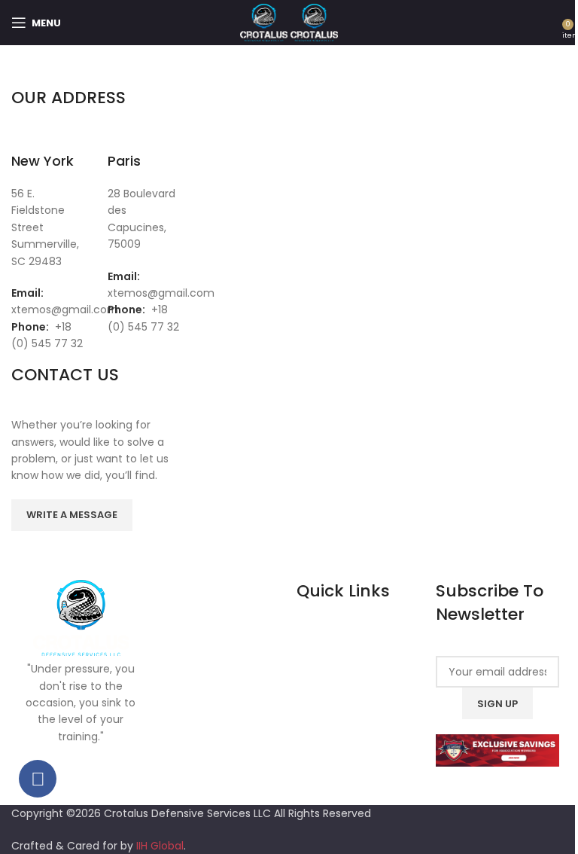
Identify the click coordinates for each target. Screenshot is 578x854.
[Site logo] (265, 21)
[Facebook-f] (37, 779)
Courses (330, 689)
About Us (332, 665)
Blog (320, 714)
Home (325, 641)
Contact (331, 738)
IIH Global (160, 845)
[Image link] (498, 750)
